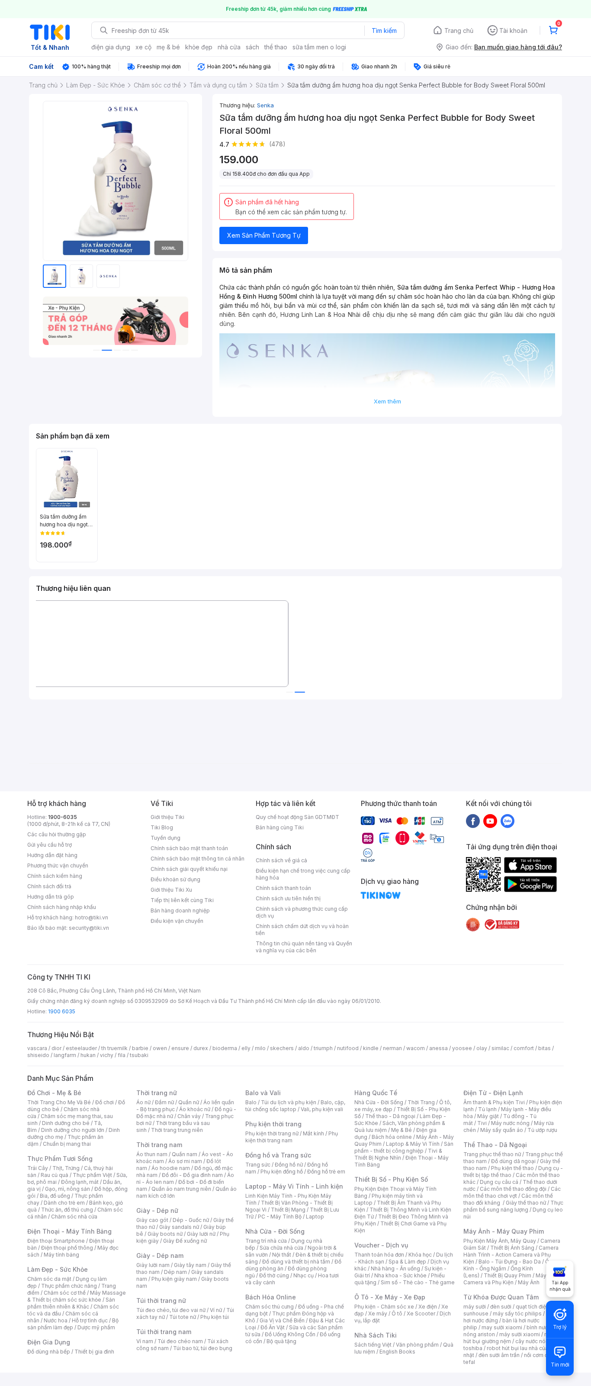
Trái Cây (37, 1168)
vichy (106, 1055)
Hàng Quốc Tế (375, 1092)
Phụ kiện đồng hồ (281, 1171)
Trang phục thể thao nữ (492, 1154)
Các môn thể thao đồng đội (513, 1189)
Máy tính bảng (61, 1254)
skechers (282, 1048)
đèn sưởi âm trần (499, 1355)
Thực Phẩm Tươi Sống (60, 1158)
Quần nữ (188, 1102)
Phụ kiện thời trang (273, 1124)
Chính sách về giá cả (281, 860)
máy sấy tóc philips (517, 1313)
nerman (392, 1048)
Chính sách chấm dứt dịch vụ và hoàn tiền (302, 929)
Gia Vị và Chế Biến (282, 1320)
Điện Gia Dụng (48, 1342)
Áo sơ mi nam (185, 1161)
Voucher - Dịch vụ (381, 1245)
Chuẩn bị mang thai (67, 1144)
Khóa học (420, 1254)
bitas (544, 1048)
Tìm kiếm (384, 30)
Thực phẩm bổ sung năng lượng (513, 1206)
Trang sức (257, 1164)
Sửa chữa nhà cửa (281, 1247)
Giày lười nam (153, 1265)
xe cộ (143, 47)
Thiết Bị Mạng (288, 1209)
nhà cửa (229, 47)
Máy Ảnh (529, 1282)
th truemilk (114, 1048)
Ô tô (397, 1313)
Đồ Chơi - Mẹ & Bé (54, 1092)
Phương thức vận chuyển (57, 865)
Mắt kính (313, 1133)
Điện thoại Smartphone (56, 1241)
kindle (371, 1048)
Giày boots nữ (165, 1234)
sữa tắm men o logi (319, 47)
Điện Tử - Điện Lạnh (493, 1092)
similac (500, 1048)
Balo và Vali (263, 1092)
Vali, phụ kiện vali (322, 1109)
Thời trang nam (159, 1144)
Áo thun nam (151, 1154)
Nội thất (281, 1254)
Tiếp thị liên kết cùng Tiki (182, 900)
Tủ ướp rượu (542, 1130)
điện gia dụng (110, 47)
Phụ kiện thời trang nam (291, 1137)
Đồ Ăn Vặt (272, 1327)
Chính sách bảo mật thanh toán (189, 848)
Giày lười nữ (201, 1234)
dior (56, 1048)
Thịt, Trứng (66, 1168)
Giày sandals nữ (179, 1227)
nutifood (348, 1048)
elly (246, 1048)
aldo (303, 1048)
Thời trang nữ (156, 1092)
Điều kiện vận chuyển (177, 921)
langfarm (65, 1055)
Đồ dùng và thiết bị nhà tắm (296, 1261)
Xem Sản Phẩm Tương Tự (264, 235)
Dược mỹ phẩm (96, 1327)
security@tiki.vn (89, 928)
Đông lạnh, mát (80, 1182)
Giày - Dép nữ (157, 1210)
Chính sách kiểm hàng (54, 876)
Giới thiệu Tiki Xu (171, 889)
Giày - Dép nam (159, 1255)
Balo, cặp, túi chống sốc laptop (295, 1105)
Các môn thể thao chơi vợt (512, 1192)
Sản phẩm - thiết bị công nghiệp (403, 1147)
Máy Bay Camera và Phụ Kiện (510, 1279)
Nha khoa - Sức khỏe (400, 1275)
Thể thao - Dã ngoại (390, 1116)
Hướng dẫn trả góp (50, 896)
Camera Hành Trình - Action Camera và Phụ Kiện (511, 1254)
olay (481, 1048)
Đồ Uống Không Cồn (290, 1334)
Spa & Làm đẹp (407, 1261)
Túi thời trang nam (163, 1331)
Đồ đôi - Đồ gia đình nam (192, 1175)
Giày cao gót (152, 1220)
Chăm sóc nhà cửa (74, 1216)
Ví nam (144, 1341)
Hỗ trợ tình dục (90, 1320)
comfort (524, 1048)
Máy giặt (488, 1116)
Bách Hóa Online (270, 1297)
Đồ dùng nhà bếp (48, 1351)
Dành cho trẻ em (64, 1202)
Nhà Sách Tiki (375, 1335)
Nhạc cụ (303, 1275)
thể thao (275, 47)
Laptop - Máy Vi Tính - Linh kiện (294, 1186)
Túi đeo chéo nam (180, 1341)
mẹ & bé (168, 47)
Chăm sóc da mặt (49, 1279)
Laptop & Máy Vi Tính (413, 1144)
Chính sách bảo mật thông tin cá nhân (197, 858)
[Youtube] (490, 821)
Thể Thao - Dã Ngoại (495, 1144)
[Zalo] (507, 821)
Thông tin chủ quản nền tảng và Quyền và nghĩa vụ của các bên (304, 947)
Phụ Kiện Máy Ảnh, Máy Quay (499, 1241)
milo (260, 1048)
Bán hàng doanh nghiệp (180, 910)
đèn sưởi (500, 1306)
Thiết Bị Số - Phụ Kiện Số (391, 1179)
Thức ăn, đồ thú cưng (67, 1209)
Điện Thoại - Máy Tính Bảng (69, 1231)
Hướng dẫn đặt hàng (52, 855)
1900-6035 (62, 817)
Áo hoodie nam (170, 1168)
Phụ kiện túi (214, 1317)
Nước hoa (55, 1320)
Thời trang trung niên (177, 1130)
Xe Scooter (421, 1313)
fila (121, 1055)
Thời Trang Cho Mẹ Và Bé (59, 1102)
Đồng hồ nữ (289, 1164)
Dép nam (175, 1272)
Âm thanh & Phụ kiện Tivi (494, 1102)
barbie (140, 1048)
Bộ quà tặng (281, 1341)
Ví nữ (216, 1310)
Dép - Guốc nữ (191, 1220)
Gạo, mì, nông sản (67, 1189)
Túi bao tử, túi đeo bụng (202, 1348)
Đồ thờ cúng (274, 1275)
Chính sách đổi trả (49, 886)
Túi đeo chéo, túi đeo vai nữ (171, 1310)
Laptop (315, 1216)
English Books (397, 1351)
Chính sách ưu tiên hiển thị (288, 898)
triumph (323, 1048)
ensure (180, 1048)
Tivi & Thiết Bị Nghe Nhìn (398, 1154)
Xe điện (427, 1306)
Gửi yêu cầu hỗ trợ (49, 844)
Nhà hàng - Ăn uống (395, 1268)
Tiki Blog (162, 827)
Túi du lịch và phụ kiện (288, 1102)
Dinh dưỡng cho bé (66, 1123)
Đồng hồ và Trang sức (278, 1155)
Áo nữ (143, 1102)
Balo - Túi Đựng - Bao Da (510, 1261)
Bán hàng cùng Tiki (280, 827)
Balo (251, 1102)
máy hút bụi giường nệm (509, 1337)
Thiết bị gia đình (94, 1351)
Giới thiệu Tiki (167, 817)
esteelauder (81, 1048)
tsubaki (139, 1055)
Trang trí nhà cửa (266, 1241)
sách (252, 47)
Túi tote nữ (182, 1317)
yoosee (462, 1048)
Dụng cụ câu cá (499, 1182)
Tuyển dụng (165, 838)
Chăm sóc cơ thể (65, 1292)
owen (160, 1048)
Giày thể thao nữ (526, 1202)
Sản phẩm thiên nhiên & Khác (71, 1303)
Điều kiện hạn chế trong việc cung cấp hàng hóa (303, 874)
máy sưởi (474, 1306)
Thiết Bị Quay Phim (507, 1275)
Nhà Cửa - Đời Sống (275, 1231)
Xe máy (377, 1313)
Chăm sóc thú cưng (269, 1306)
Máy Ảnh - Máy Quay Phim (503, 1231)
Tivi (482, 1123)
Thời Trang (421, 1102)
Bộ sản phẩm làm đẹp (73, 1324)
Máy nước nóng (510, 1123)
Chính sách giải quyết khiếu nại (189, 869)
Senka (265, 105)
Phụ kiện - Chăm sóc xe (384, 1306)
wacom (415, 1048)
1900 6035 (61, 1011)
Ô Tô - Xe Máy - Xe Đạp (389, 1297)
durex (200, 1048)
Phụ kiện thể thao (512, 1168)
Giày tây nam (190, 1265)
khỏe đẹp (198, 47)
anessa (438, 1048)
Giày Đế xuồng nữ (185, 1241)
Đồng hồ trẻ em (326, 1171)
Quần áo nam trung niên (181, 1189)
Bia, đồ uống (55, 1196)
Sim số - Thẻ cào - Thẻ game (418, 1282)
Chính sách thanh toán (283, 888)
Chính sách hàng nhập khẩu (61, 907)
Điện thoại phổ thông (67, 1247)
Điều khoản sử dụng (175, 879)
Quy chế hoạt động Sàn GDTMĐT (297, 817)
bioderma (224, 1048)
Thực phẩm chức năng (69, 1286)
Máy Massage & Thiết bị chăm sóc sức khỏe (76, 1296)
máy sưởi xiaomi (519, 1334)
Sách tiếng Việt (373, 1344)
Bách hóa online (392, 1137)
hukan (88, 1055)
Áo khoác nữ (194, 1109)
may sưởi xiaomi (502, 1327)
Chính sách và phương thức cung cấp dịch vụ (302, 912)
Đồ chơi (104, 1102)
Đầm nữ (164, 1102)
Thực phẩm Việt (92, 1175)
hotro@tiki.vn (91, 917)
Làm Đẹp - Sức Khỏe (57, 1269)
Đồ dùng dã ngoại (513, 1161)
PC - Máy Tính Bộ (280, 1216)
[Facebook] (473, 821)
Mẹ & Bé (401, 1130)
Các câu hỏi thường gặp (56, 834)
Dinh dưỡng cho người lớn (72, 1130)
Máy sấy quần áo (501, 1130)
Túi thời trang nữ (161, 1300)
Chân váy (189, 1116)
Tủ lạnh (487, 1109)
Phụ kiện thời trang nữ (272, 1133)
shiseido (38, 1055)
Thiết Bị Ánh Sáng (512, 1247)
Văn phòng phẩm (417, 1344)
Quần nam (184, 1154)
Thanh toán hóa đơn (379, 1254)
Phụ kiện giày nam (174, 1279)
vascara (37, 1048)
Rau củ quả (54, 1175)
